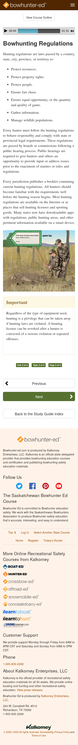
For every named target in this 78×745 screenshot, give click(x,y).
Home (19, 540)
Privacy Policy (62, 732)
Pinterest (45, 486)
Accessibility (46, 732)
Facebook (32, 486)
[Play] (5, 30)
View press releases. (30, 690)
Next (39, 396)
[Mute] (72, 31)
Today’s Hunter (53, 540)
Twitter (19, 486)
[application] (39, 31)
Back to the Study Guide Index (39, 413)
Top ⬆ (12, 532)
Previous (39, 383)
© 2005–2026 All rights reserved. (21, 732)
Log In (25, 532)
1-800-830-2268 (13, 664)
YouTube (59, 486)
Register (33, 540)
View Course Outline (39, 17)
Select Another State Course (52, 532)
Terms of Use (39, 735)
